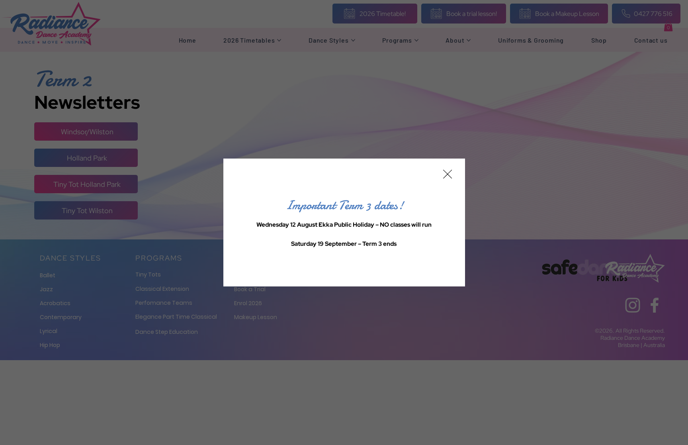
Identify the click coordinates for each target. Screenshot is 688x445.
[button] (447, 174)
